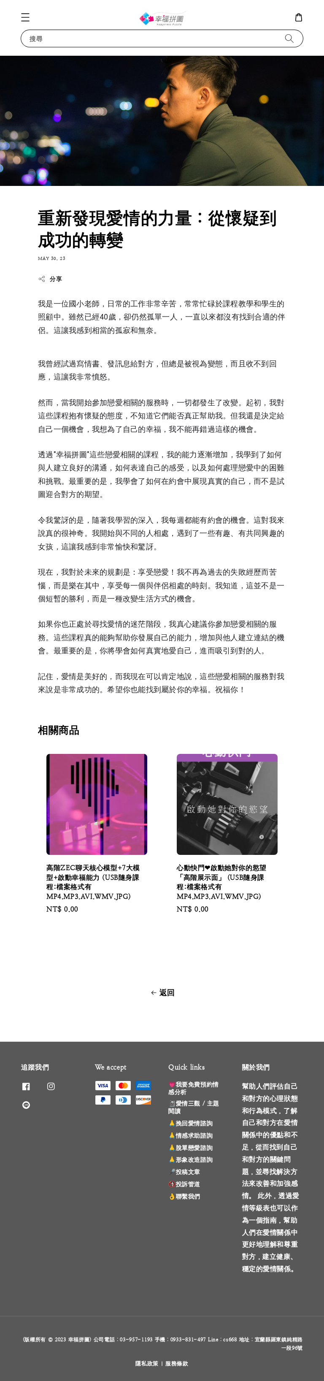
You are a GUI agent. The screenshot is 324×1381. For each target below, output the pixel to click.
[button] (25, 17)
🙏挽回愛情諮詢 (190, 1123)
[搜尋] (289, 38)
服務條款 (177, 1363)
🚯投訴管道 (184, 1184)
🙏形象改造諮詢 (190, 1159)
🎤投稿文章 (184, 1171)
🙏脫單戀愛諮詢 (190, 1147)
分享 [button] (56, 279)
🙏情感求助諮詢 (190, 1135)
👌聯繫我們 (184, 1196)
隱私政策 (147, 1363)
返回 (167, 992)
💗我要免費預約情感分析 (193, 1088)
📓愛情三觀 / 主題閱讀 (193, 1107)
